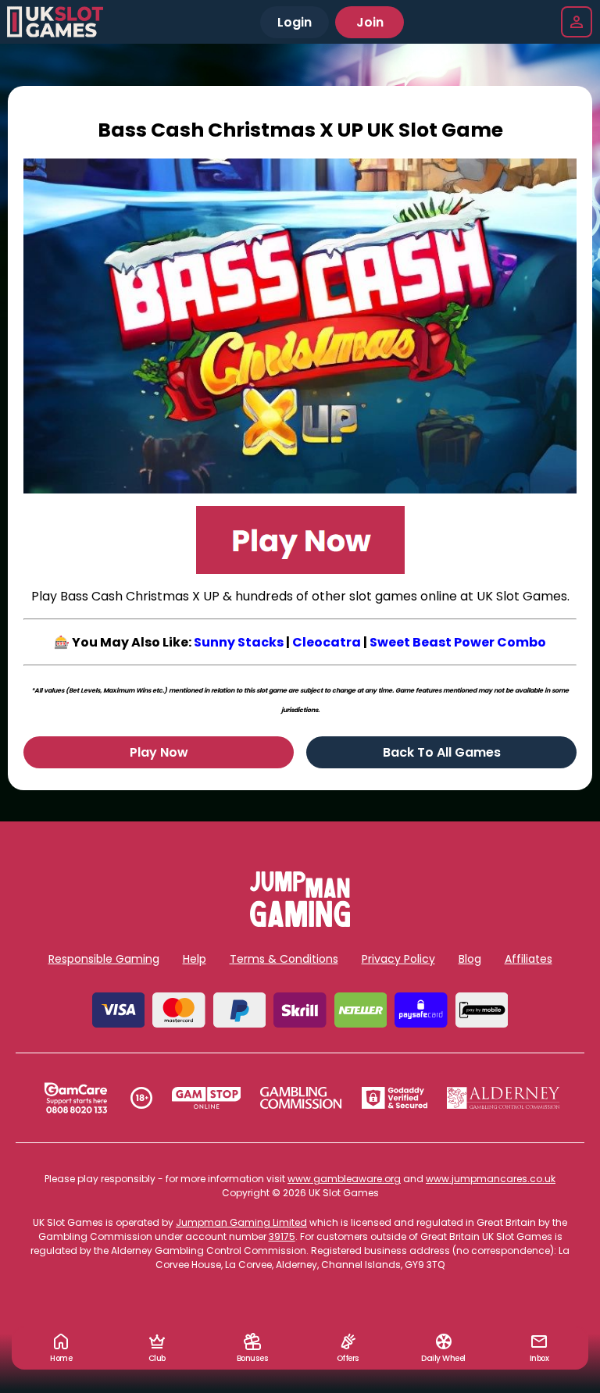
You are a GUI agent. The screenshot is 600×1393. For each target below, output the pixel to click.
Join (370, 22)
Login (294, 22)
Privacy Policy (398, 959)
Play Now (159, 752)
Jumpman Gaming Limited (241, 1222)
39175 (282, 1236)
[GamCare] (76, 1097)
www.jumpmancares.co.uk (490, 1178)
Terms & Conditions (284, 959)
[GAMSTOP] (206, 1098)
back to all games (442, 752)
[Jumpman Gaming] (300, 923)
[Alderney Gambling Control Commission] (503, 1098)
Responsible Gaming (103, 959)
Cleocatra (326, 642)
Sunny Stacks (239, 642)
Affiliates (528, 959)
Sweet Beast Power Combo (458, 642)
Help (194, 959)
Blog (470, 959)
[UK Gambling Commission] (300, 1098)
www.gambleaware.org (344, 1178)
